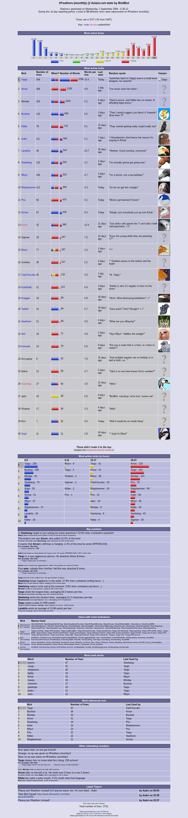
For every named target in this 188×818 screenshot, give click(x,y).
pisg (98, 811)
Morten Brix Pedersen (92, 813)
